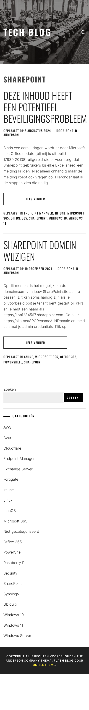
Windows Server (17, 635)
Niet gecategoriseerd (21, 531)
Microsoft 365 (46, 356)
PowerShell (12, 362)
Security (10, 573)
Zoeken (9, 389)
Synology (11, 594)
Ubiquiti (10, 604)
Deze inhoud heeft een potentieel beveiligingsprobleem (45, 106)
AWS (7, 427)
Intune (60, 213)
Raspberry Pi (14, 562)
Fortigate (10, 479)
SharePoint (38, 218)
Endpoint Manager (38, 213)
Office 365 (19, 218)
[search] (83, 32)
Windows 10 (58, 218)
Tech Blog (27, 31)
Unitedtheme (44, 665)
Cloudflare (12, 448)
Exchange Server (18, 469)
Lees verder (35, 198)
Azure (28, 356)
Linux (8, 500)
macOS (9, 510)
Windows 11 (13, 625)
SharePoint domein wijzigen (39, 250)
